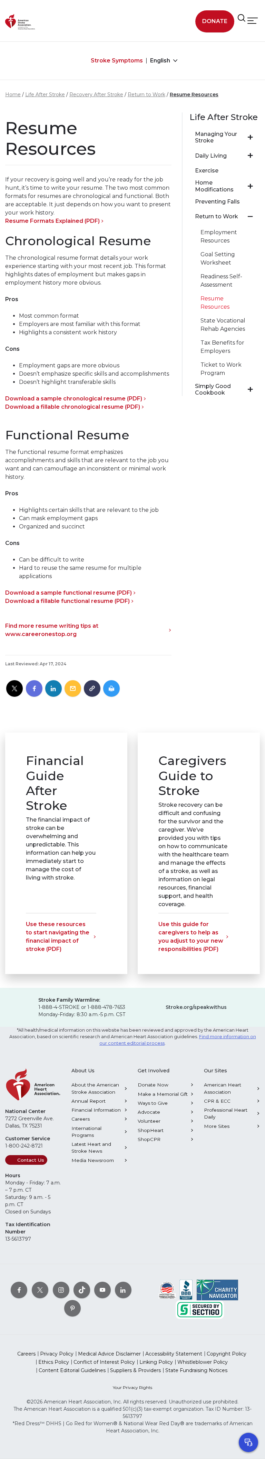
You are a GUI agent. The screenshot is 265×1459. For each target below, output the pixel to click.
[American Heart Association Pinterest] (72, 1308)
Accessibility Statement (173, 1354)
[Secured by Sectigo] (200, 1309)
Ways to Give (153, 1103)
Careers (80, 1119)
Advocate (149, 1112)
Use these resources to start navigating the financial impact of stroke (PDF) (57, 936)
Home (13, 94)
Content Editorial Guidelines (72, 1370)
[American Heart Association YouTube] (102, 1290)
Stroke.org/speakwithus (196, 1007)
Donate (214, 21)
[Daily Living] (250, 155)
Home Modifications (214, 185)
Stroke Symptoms (117, 60)
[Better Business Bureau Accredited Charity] (186, 1290)
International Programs (86, 1131)
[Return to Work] (250, 216)
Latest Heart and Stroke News (91, 1147)
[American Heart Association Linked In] (123, 1290)
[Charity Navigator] (217, 1290)
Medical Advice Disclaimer (109, 1354)
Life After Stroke (45, 94)
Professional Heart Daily (225, 1113)
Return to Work (146, 94)
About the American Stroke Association (95, 1088)
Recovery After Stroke (96, 94)
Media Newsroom (92, 1160)
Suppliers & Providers (135, 1370)
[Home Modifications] (250, 186)
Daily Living (211, 155)
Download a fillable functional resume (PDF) (67, 601)
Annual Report (88, 1101)
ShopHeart (151, 1130)
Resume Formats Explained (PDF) (52, 221)
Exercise (206, 170)
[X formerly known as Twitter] (40, 1290)
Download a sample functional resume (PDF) (68, 592)
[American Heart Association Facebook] (19, 1290)
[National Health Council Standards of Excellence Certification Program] (167, 1290)
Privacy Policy (56, 1354)
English (160, 60)
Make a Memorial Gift (163, 1094)
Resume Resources (194, 94)
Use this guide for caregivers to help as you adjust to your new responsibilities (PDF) (190, 936)
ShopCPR (149, 1139)
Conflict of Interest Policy (104, 1362)
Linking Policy (156, 1362)
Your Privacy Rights (132, 1387)
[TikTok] (82, 1290)
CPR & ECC (217, 1101)
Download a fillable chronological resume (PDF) (72, 407)
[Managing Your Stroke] (250, 137)
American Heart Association (222, 1088)
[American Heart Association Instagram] (61, 1290)
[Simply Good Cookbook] (250, 389)
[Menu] (252, 20)
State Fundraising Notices (196, 1370)
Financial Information (96, 1110)
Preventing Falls (217, 201)
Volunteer (149, 1121)
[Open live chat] (248, 1442)
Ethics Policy (53, 1362)
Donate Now (153, 1085)
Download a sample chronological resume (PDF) (73, 398)
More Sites (216, 1126)
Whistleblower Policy (202, 1362)
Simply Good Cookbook (213, 389)
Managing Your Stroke (216, 137)
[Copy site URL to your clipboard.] (92, 689)
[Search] (241, 18)
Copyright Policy (226, 1354)
